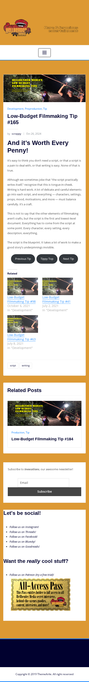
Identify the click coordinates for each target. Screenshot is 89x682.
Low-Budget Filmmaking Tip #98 (21, 299)
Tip (45, 109)
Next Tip (68, 259)
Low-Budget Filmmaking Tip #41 (56, 299)
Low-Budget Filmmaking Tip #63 (21, 337)
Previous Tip (23, 259)
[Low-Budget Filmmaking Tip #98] (22, 286)
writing (26, 365)
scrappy (14, 133)
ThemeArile (44, 674)
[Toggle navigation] (44, 52)
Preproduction (33, 109)
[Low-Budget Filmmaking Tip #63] (22, 324)
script (13, 365)
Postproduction (67, 432)
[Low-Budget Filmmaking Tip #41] (57, 286)
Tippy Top (47, 259)
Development (15, 109)
